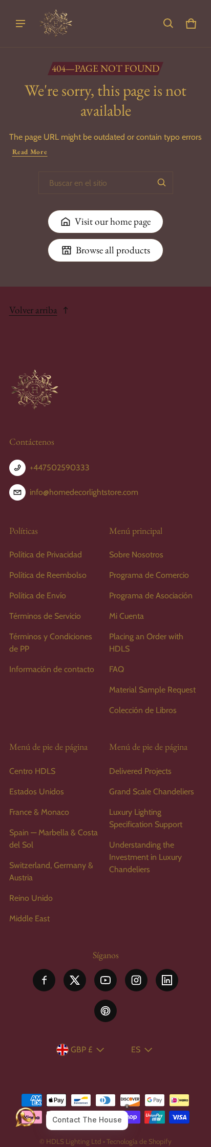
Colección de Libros (143, 710)
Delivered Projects (140, 771)
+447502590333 (60, 467)
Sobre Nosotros (136, 554)
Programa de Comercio (149, 575)
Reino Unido (31, 898)
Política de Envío (37, 595)
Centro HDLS (32, 771)
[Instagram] (136, 980)
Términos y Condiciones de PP (50, 643)
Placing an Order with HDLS (146, 643)
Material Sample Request (152, 690)
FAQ (116, 669)
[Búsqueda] (162, 182)
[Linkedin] (167, 980)
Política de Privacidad (45, 554)
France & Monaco (39, 812)
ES (135, 1049)
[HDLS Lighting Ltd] (56, 23)
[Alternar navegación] (20, 23)
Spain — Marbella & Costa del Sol (53, 839)
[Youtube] (105, 980)
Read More (30, 151)
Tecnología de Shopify (139, 1141)
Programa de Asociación (151, 595)
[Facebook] (44, 980)
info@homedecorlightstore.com (84, 492)
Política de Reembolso (48, 575)
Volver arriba (33, 310)
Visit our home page (113, 221)
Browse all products (113, 250)
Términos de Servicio (45, 616)
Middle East (29, 918)
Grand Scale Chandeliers (151, 791)
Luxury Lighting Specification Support (145, 818)
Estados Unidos (36, 791)
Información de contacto (51, 669)
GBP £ (81, 1049)
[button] (168, 23)
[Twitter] (75, 980)
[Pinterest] (105, 1011)
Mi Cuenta (126, 616)
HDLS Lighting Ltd (73, 1141)
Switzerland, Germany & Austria (51, 871)
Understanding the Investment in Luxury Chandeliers (145, 857)
